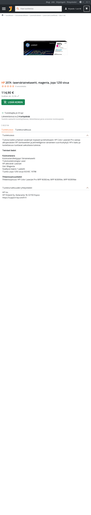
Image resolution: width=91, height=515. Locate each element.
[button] (81, 2)
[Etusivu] (11, 9)
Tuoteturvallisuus (23, 129)
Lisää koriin (13, 102)
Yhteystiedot (72, 2)
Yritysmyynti (60, 2)
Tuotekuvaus (7, 129)
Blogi (48, 2)
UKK (53, 2)
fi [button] (87, 2)
